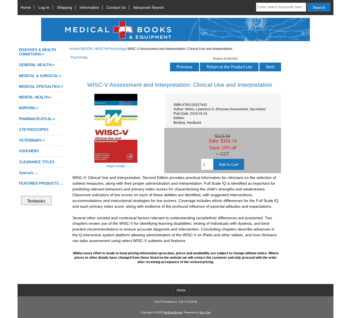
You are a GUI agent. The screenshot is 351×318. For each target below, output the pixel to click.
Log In (43, 7)
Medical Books (173, 312)
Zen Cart (205, 312)
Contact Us (116, 7)
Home (26, 7)
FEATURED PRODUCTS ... (41, 183)
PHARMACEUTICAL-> (37, 119)
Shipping (64, 7)
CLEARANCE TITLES (37, 162)
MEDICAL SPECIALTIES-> (41, 87)
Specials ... (28, 173)
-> (35, 97)
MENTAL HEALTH (93, 48)
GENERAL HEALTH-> (37, 65)
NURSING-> (28, 108)
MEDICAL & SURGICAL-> (40, 76)
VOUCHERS (29, 151)
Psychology (117, 48)
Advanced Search (148, 7)
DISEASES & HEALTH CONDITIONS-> (37, 52)
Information (89, 7)
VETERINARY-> (32, 140)
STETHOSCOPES (34, 130)
